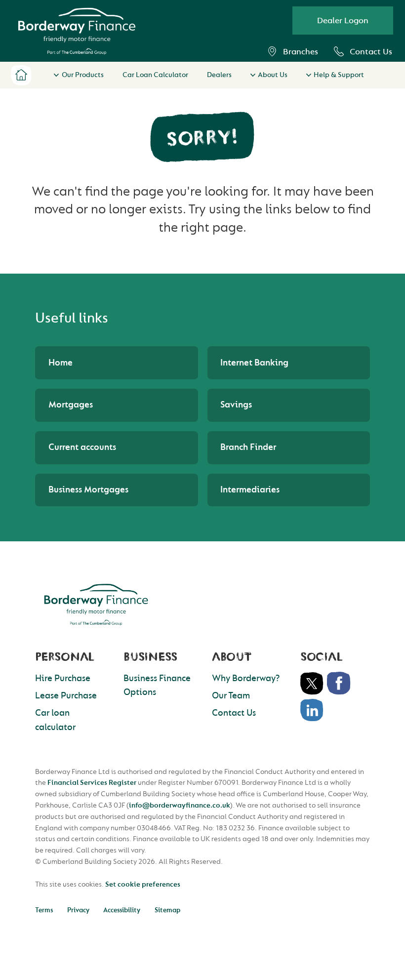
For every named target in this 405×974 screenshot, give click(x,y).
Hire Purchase (62, 678)
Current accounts (82, 447)
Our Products (82, 75)
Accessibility (121, 910)
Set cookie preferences (142, 884)
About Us (272, 75)
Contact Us (371, 51)
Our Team (231, 695)
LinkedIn (312, 710)
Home (21, 75)
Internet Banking (254, 362)
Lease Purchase (66, 695)
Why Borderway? (246, 678)
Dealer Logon (342, 20)
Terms (44, 910)
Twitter (312, 683)
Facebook (339, 683)
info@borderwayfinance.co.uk (179, 805)
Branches (300, 51)
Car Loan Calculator (155, 75)
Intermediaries (250, 489)
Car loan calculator (55, 720)
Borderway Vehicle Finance (77, 31)
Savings (236, 404)
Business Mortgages (88, 489)
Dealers (219, 75)
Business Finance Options (157, 685)
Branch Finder (248, 447)
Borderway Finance (96, 604)
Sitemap (167, 910)
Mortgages (70, 404)
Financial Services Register (91, 782)
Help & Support (339, 75)
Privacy (78, 910)
